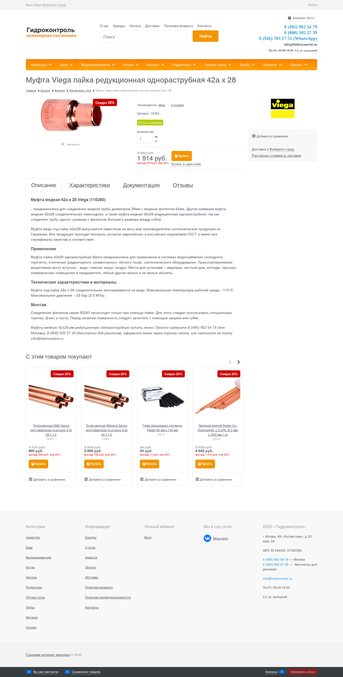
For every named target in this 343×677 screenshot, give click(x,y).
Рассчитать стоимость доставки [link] (276, 155)
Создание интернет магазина (48, 654)
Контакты (204, 25)
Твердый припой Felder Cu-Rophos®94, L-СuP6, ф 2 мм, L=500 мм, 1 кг (218, 430)
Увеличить (73, 144)
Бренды (119, 25)
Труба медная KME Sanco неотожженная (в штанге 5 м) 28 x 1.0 (51, 430)
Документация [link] (141, 185)
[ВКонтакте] (207, 538)
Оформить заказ (303, 671)
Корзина (271, 671)
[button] (156, 136)
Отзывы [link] (183, 185)
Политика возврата (178, 25)
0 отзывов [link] (177, 105)
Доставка (152, 25)
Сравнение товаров (86, 671)
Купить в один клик (186, 163)
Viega (161, 105)
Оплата (135, 25)
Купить (184, 155)
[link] (54, 5)
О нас (104, 25)
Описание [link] (43, 185)
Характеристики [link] (89, 185)
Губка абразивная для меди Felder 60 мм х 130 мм (162, 427)
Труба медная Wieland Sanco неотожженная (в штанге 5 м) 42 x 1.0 (107, 430)
